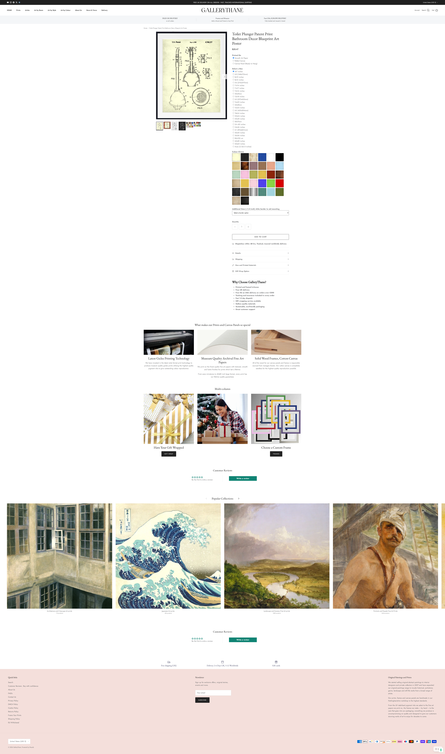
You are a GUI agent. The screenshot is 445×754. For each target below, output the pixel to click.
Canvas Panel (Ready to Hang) (246, 63)
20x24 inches (240, 116)
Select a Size (237, 68)
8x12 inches (239, 80)
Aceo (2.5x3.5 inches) (243, 146)
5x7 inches (239, 71)
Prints (18, 10)
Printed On (236, 55)
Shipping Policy (14, 719)
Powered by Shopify (28, 747)
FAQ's (10, 693)
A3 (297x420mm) (241, 99)
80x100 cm (239, 138)
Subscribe (202, 700)
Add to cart (260, 237)
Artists (27, 10)
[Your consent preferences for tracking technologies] (441, 750)
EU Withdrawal (13, 722)
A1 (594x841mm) (241, 130)
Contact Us (12, 697)
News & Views (91, 10)
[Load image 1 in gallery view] (191, 75)
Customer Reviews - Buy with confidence (23, 686)
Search (10, 682)
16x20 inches (240, 102)
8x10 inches (239, 77)
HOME (9, 10)
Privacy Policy (13, 700)
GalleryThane (17, 747)
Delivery (105, 10)
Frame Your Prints (14, 715)
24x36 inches (240, 127)
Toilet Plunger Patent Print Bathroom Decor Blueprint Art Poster (168, 28)
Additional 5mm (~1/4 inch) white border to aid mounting (255, 209)
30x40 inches (240, 132)
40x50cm (238, 105)
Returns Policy (13, 711)
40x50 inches (240, 141)
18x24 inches (240, 113)
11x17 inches (239, 88)
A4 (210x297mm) (241, 82)
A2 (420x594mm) (241, 110)
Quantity (235, 222)
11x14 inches (239, 85)
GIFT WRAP (168, 454)
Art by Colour (65, 10)
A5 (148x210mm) (241, 74)
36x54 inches (240, 135)
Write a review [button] (243, 478)
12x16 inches (240, 91)
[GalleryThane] (222, 10)
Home (145, 28)
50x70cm (238, 121)
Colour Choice (238, 151)
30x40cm (238, 93)
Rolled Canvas (240, 61)
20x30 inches (240, 119)
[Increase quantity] (248, 227)
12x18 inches (239, 96)
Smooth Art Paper (241, 58)
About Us (78, 10)
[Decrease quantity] (235, 227)
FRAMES (276, 454)
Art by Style (52, 10)
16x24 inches (240, 107)
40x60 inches (240, 144)
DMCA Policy (13, 704)
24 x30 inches (240, 124)
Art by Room (38, 10)
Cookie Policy (13, 708)
